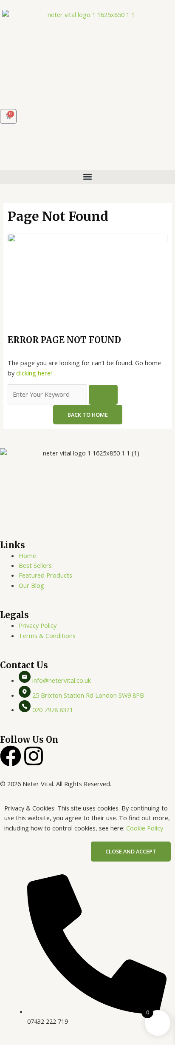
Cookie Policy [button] (144, 828)
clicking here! (34, 373)
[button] (87, 177)
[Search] (103, 395)
